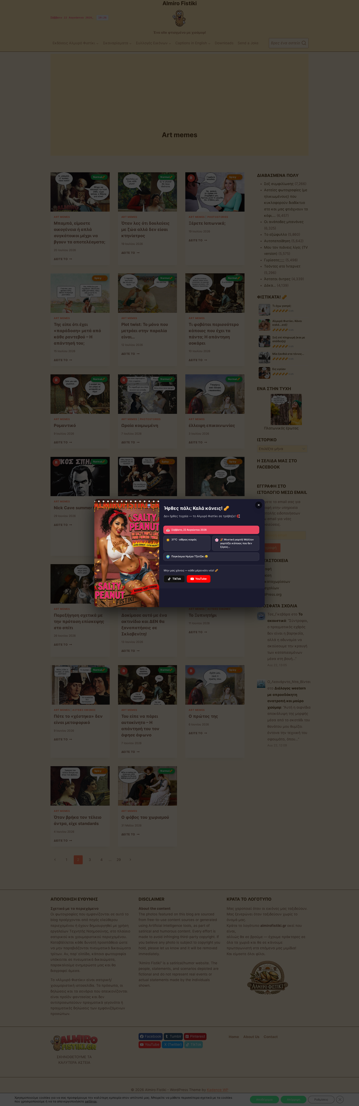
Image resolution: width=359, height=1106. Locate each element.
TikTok (176, 578)
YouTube (201, 578)
